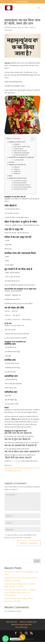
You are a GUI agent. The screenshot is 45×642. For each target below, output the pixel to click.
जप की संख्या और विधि (18, 160)
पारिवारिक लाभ (17, 173)
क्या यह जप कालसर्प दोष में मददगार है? (22, 185)
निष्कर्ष (10, 176)
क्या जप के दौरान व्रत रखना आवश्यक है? (22, 187)
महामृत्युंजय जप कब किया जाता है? (17, 142)
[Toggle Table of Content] (31, 139)
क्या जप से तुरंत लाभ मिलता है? (20, 183)
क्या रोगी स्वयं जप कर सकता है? (20, 181)
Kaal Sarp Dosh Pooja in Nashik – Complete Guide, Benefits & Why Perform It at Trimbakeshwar (20, 592)
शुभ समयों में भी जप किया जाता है (20, 155)
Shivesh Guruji (11, 27)
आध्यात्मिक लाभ (17, 171)
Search (37, 561)
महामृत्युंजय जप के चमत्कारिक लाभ (17, 165)
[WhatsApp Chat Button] (5, 638)
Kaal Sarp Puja (11, 622)
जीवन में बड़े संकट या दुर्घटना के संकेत (22, 146)
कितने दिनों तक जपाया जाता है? (20, 189)
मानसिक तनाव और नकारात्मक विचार (21, 153)
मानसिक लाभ (16, 169)
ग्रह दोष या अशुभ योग (18, 148)
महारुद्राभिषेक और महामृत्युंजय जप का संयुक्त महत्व (21, 157)
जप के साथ (11, 162)
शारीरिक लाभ (16, 167)
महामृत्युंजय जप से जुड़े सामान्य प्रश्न (17, 178)
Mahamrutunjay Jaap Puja (21, 624)
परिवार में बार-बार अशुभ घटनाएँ (20, 151)
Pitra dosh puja (21, 627)
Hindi (31, 27)
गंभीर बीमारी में (17, 144)
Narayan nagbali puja (28, 622)
